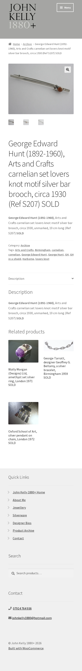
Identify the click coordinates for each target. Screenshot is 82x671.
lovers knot (42, 259)
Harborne (28, 259)
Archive (27, 44)
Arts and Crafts (24, 250)
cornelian (14, 254)
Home (16, 44)
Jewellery (19, 507)
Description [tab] (16, 278)
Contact (18, 538)
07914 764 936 (22, 608)
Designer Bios (22, 523)
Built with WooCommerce (26, 648)
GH (67, 254)
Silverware (20, 515)
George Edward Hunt (34, 254)
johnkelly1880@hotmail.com (32, 618)
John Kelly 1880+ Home (29, 492)
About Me (19, 500)
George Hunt (56, 254)
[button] (67, 69)
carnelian (57, 250)
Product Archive (23, 530)
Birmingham (42, 250)
